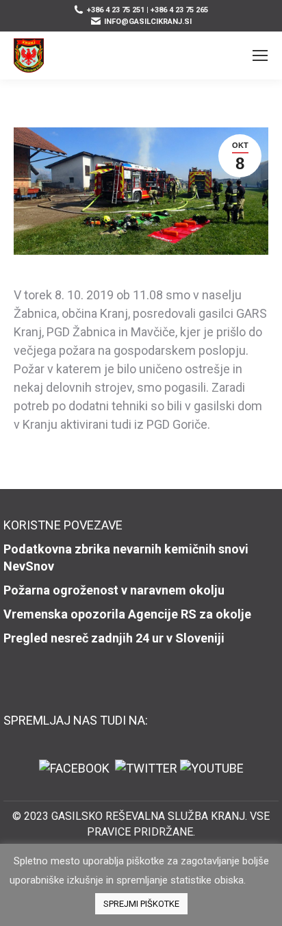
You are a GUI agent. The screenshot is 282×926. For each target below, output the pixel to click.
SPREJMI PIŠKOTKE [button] (141, 904)
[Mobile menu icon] (260, 55)
